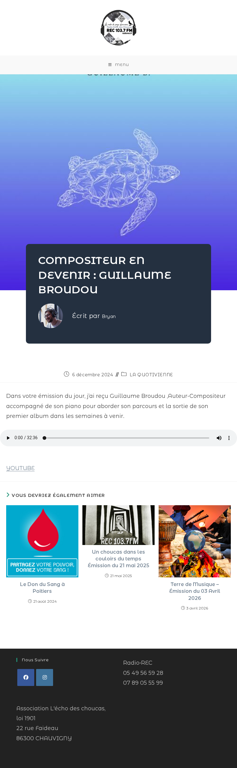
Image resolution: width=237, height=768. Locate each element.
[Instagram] (44, 677)
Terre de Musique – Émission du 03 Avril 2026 (194, 591)
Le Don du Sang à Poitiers (42, 587)
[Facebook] (25, 677)
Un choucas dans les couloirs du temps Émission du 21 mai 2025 (118, 559)
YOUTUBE (20, 468)
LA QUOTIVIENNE (151, 375)
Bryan (109, 316)
